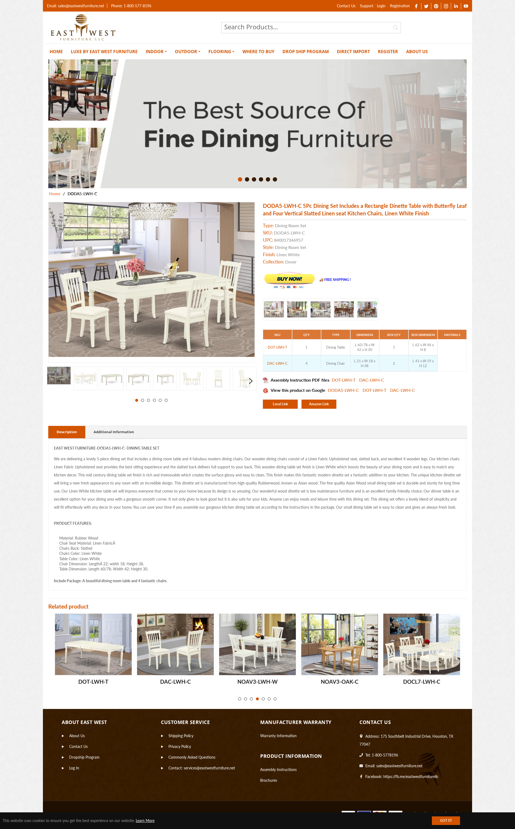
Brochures (268, 780)
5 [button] (268, 179)
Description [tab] (67, 431)
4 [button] (261, 179)
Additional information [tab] (114, 431)
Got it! (446, 821)
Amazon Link (319, 404)
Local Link (280, 404)
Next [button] (251, 381)
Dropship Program (84, 757)
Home (54, 193)
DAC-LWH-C (371, 379)
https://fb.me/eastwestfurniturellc (411, 776)
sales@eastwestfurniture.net (399, 765)
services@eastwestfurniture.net (209, 768)
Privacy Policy (179, 746)
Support (366, 5)
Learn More (145, 820)
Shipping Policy (180, 735)
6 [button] (275, 179)
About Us (77, 735)
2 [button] (247, 179)
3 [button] (254, 179)
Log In (74, 768)
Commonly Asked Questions (191, 757)
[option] (257, 123)
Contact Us (346, 5)
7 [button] (275, 698)
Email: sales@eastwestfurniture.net (75, 5)
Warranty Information (278, 735)
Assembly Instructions (278, 769)
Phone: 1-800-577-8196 (131, 5)
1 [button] (240, 179)
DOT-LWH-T (344, 379)
